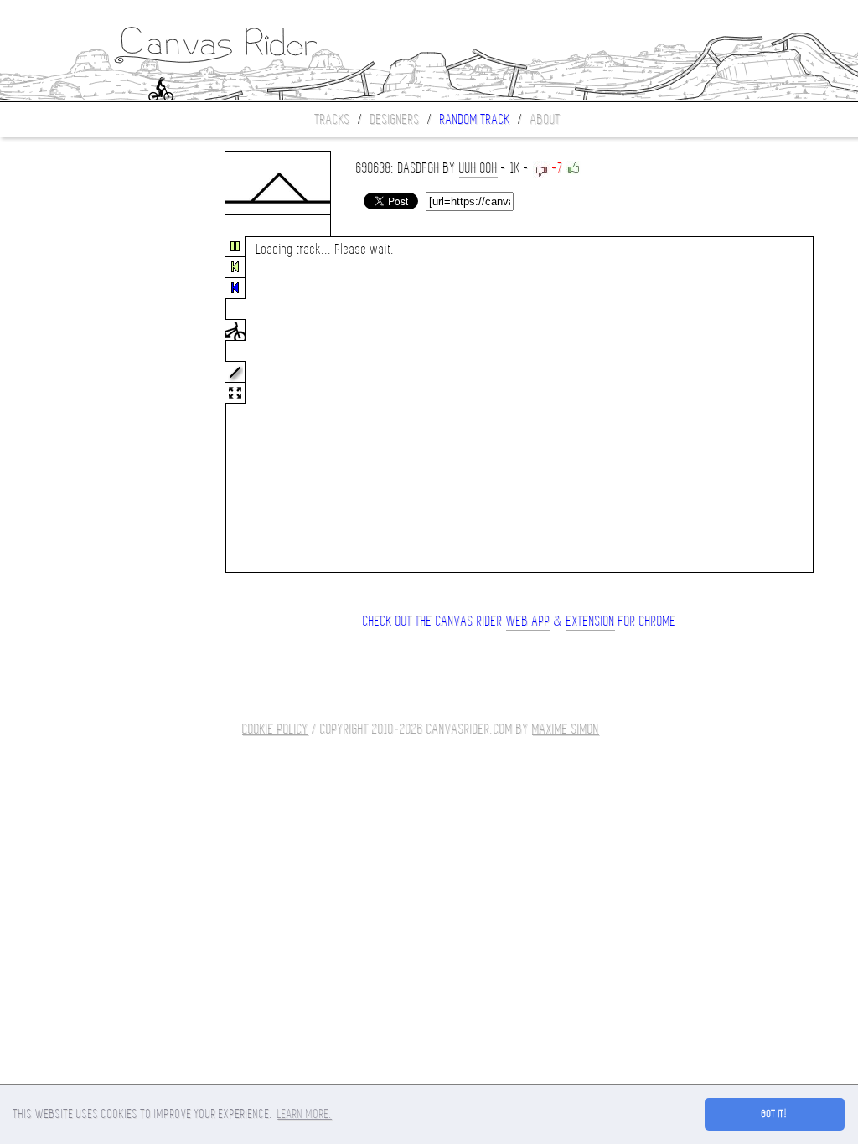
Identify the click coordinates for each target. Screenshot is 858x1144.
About (545, 119)
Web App (528, 621)
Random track (475, 119)
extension (590, 621)
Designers (395, 119)
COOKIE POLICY (275, 729)
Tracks (332, 119)
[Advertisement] (70, 405)
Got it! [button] (775, 1114)
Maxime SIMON (565, 729)
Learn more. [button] (304, 1113)
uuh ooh (478, 168)
